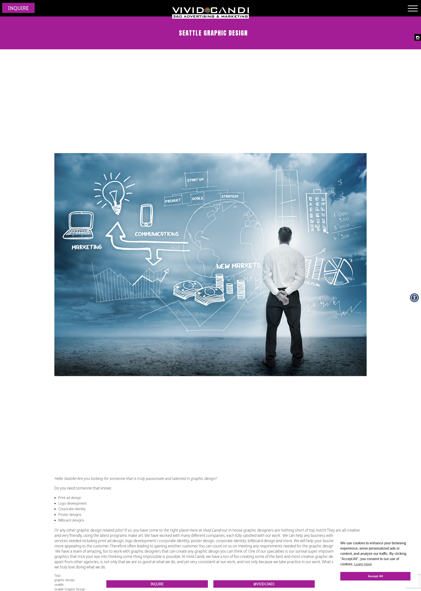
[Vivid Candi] (210, 13)
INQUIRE (18, 8)
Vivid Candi (212, 530)
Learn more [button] (363, 564)
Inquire (157, 584)
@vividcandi (263, 584)
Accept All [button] (375, 576)
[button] (414, 297)
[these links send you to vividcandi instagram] (417, 37)
